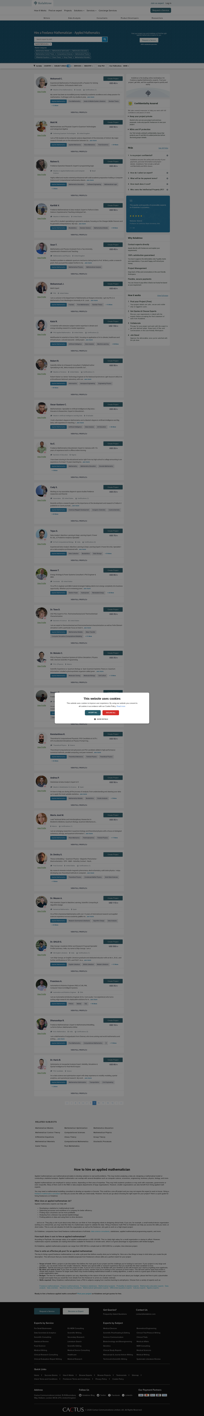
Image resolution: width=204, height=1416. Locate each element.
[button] (102, 719)
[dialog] (102, 708)
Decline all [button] (110, 712)
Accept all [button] (92, 712)
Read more (121, 706)
